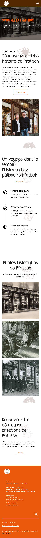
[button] (37, 3)
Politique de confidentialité (10, 526)
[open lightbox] (20, 300)
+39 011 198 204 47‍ (12, 497)
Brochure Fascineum (12, 505)
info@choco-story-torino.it (14, 499)
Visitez (20, 452)
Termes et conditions (8, 522)
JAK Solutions (6, 533)
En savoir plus (20, 92)
